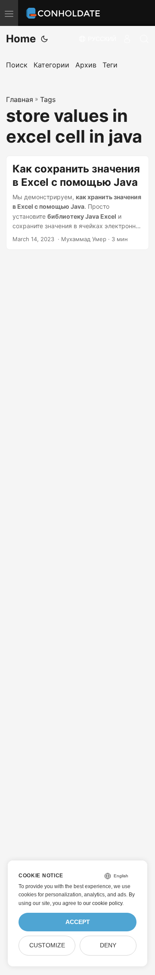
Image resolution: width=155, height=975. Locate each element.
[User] (127, 39)
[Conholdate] (64, 13)
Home (21, 38)
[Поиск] (144, 39)
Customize (47, 945)
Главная (19, 99)
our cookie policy (102, 903)
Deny (108, 945)
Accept (77, 922)
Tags (48, 99)
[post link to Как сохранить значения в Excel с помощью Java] (77, 203)
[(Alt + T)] (44, 39)
